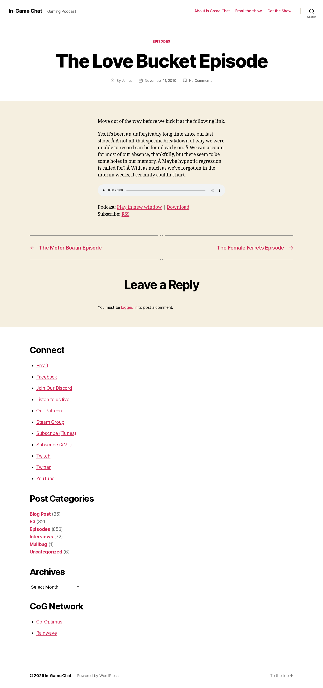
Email (42, 365)
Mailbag (38, 544)
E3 (32, 521)
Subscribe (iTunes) (56, 433)
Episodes (161, 41)
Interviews (41, 536)
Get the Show (279, 11)
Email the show (248, 11)
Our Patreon (49, 410)
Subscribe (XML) (54, 444)
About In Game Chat (212, 11)
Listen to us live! (53, 399)
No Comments (200, 80)
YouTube (45, 478)
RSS (125, 214)
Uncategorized (46, 552)
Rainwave (46, 633)
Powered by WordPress (98, 675)
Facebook (46, 377)
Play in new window (139, 207)
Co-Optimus (49, 622)
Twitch (43, 456)
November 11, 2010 (160, 80)
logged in (129, 307)
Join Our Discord (54, 388)
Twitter (43, 467)
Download (178, 207)
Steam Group (50, 422)
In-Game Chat (25, 11)
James (127, 80)
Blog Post (40, 514)
